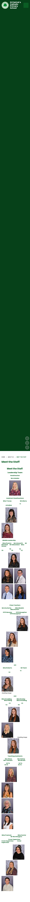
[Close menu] (26, 5)
